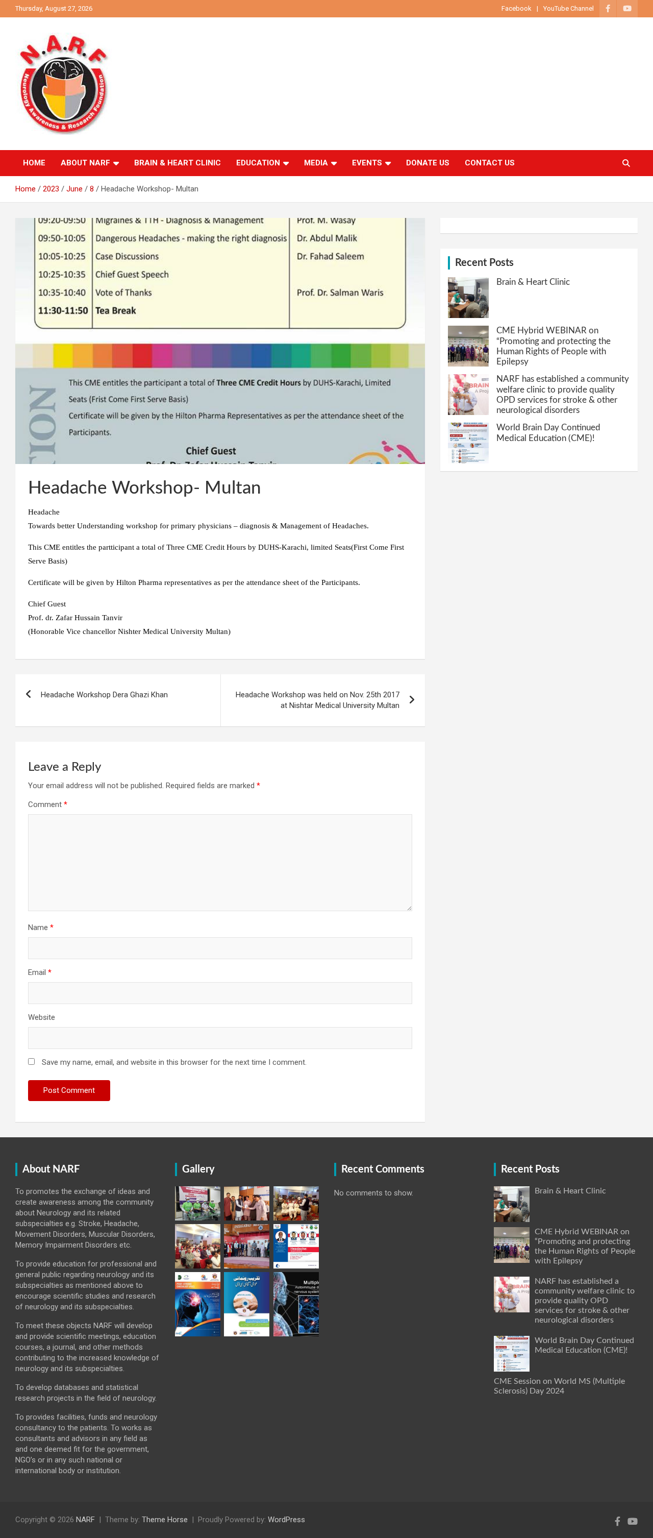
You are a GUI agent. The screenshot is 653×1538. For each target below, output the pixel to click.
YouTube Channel (568, 8)
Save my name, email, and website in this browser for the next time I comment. (174, 1062)
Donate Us (427, 162)
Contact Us (490, 162)
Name (41, 927)
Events (367, 162)
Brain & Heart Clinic (177, 162)
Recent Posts (484, 263)
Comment (47, 804)
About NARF (85, 162)
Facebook (516, 8)
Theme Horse (165, 1519)
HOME (34, 162)
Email (40, 972)
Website (41, 1017)
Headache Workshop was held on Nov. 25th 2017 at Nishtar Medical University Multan (317, 700)
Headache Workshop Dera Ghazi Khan (104, 694)
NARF (85, 1519)
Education (258, 162)
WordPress (286, 1519)
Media (316, 162)
